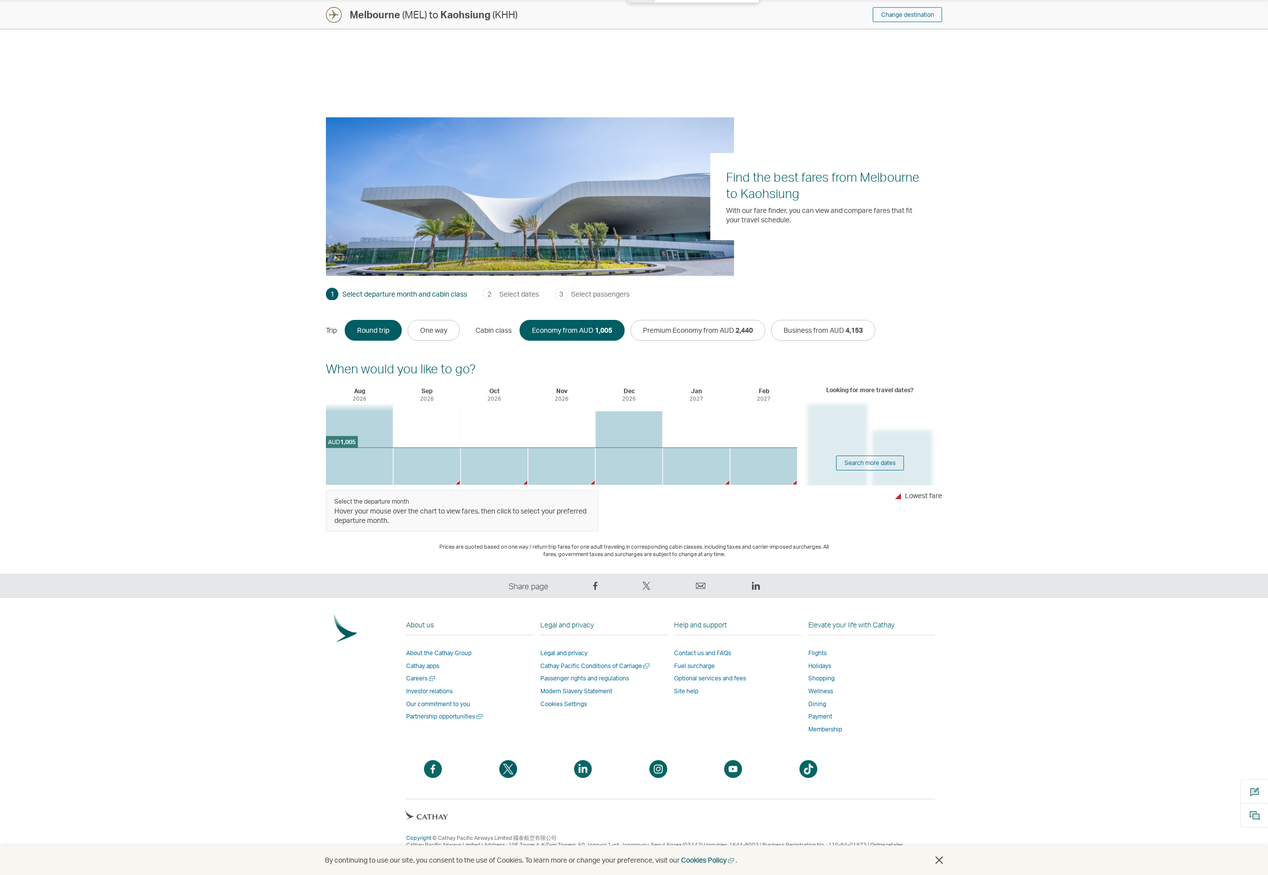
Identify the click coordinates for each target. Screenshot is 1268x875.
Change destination (907, 14)
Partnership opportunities (445, 716)
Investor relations (429, 691)
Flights (817, 653)
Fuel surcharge (694, 665)
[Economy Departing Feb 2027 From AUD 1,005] (763, 466)
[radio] (373, 330)
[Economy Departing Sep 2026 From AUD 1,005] (426, 466)
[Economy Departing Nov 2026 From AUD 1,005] (561, 466)
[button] (939, 860)
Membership (825, 729)
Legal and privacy (563, 653)
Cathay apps (422, 665)
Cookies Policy (708, 860)
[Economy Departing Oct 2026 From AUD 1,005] (494, 466)
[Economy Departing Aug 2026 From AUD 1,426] (359, 444)
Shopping (821, 678)
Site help (686, 691)
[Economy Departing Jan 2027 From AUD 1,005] (696, 466)
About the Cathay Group (439, 653)
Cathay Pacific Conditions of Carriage (595, 665)
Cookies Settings (563, 704)
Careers (421, 678)
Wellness (820, 691)
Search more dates (870, 462)
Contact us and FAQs (702, 653)
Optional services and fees (710, 678)
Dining (817, 704)
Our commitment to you (438, 704)
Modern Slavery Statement (576, 691)
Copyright (418, 837)
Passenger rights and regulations (584, 678)
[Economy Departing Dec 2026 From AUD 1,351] (628, 448)
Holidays (819, 665)
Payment (820, 716)
